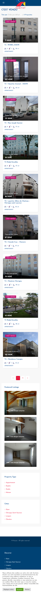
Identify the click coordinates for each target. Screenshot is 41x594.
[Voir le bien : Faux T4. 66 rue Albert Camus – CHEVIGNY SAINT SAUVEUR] (20, 403)
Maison (8, 492)
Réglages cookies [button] (9, 589)
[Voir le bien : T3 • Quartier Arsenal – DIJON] (20, 69)
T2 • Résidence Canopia (13, 359)
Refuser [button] (27, 589)
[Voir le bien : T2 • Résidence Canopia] (20, 344)
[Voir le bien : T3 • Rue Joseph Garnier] (20, 108)
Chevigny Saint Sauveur (14, 513)
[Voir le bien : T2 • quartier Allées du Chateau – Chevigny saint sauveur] (20, 186)
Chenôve (9, 519)
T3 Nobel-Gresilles (11, 162)
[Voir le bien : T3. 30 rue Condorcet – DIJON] (20, 429)
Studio (8, 489)
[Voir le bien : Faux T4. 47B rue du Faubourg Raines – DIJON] (20, 455)
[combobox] (16, 15)
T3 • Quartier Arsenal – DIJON (16, 84)
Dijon (7, 509)
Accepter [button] (19, 589)
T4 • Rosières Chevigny (13, 281)
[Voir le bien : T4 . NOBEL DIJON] (20, 30)
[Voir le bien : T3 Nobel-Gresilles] (20, 147)
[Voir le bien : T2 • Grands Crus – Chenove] (20, 227)
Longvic (8, 516)
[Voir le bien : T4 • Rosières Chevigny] (20, 266)
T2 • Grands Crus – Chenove (15, 242)
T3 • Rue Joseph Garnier (13, 123)
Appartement (10, 482)
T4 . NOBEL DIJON (11, 45)
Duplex (8, 486)
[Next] (28, 378)
